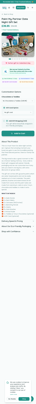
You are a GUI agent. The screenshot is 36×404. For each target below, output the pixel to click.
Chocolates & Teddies (11, 97)
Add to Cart (19, 133)
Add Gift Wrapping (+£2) (18, 121)
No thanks (12, 399)
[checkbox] (4, 121)
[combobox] (18, 101)
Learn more (13, 394)
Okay (24, 399)
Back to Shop (8, 14)
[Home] (9, 8)
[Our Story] (14, 8)
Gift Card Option (12, 107)
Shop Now (20, 8)
